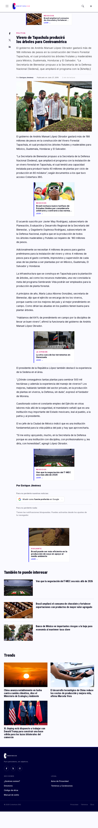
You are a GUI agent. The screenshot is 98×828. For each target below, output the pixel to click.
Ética (92, 805)
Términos (84, 805)
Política (21, 33)
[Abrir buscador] (83, 6)
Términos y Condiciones (62, 786)
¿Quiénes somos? (12, 781)
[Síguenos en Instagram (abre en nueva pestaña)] (19, 768)
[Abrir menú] (7, 6)
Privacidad (74, 805)
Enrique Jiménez (26, 77)
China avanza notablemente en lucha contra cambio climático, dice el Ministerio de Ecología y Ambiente (23, 693)
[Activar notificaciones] (91, 6)
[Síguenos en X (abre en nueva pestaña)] (13, 768)
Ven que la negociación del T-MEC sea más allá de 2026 (64, 581)
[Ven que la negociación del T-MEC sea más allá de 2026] (18, 588)
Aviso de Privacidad (60, 781)
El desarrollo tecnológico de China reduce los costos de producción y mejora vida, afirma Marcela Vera (72, 693)
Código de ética (11, 790)
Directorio (8, 786)
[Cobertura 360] (21, 6)
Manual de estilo (11, 795)
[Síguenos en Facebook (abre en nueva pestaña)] (6, 768)
